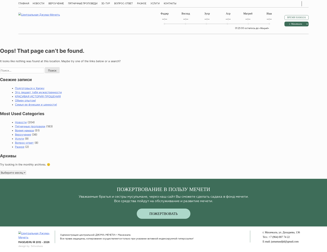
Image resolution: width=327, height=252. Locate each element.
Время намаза (24, 130)
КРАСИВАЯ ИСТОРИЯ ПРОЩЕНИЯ (38, 96)
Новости (38, 4)
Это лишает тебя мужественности (38, 92)
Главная (23, 4)
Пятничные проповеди (82, 4)
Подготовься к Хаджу (29, 88)
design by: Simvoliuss (30, 246)
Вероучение (56, 4)
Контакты (170, 4)
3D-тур (105, 4)
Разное (141, 4)
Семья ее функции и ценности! (36, 104)
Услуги (155, 4)
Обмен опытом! (25, 100)
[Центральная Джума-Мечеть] (36, 235)
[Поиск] (306, 3)
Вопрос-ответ (123, 4)
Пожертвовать (163, 214)
